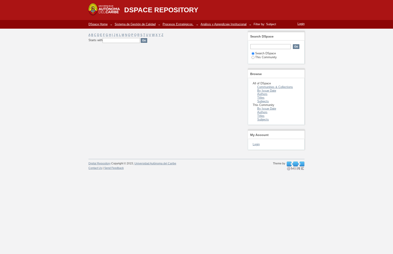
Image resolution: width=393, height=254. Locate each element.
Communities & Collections (275, 87)
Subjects (263, 101)
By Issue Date (266, 90)
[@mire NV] (296, 166)
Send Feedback (114, 168)
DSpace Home (98, 24)
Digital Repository (99, 163)
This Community (266, 57)
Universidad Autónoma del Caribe (155, 163)
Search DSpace (265, 53)
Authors (262, 94)
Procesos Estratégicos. (178, 24)
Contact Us (95, 168)
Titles (261, 97)
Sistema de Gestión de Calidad (135, 24)
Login (301, 23)
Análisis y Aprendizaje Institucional (224, 24)
